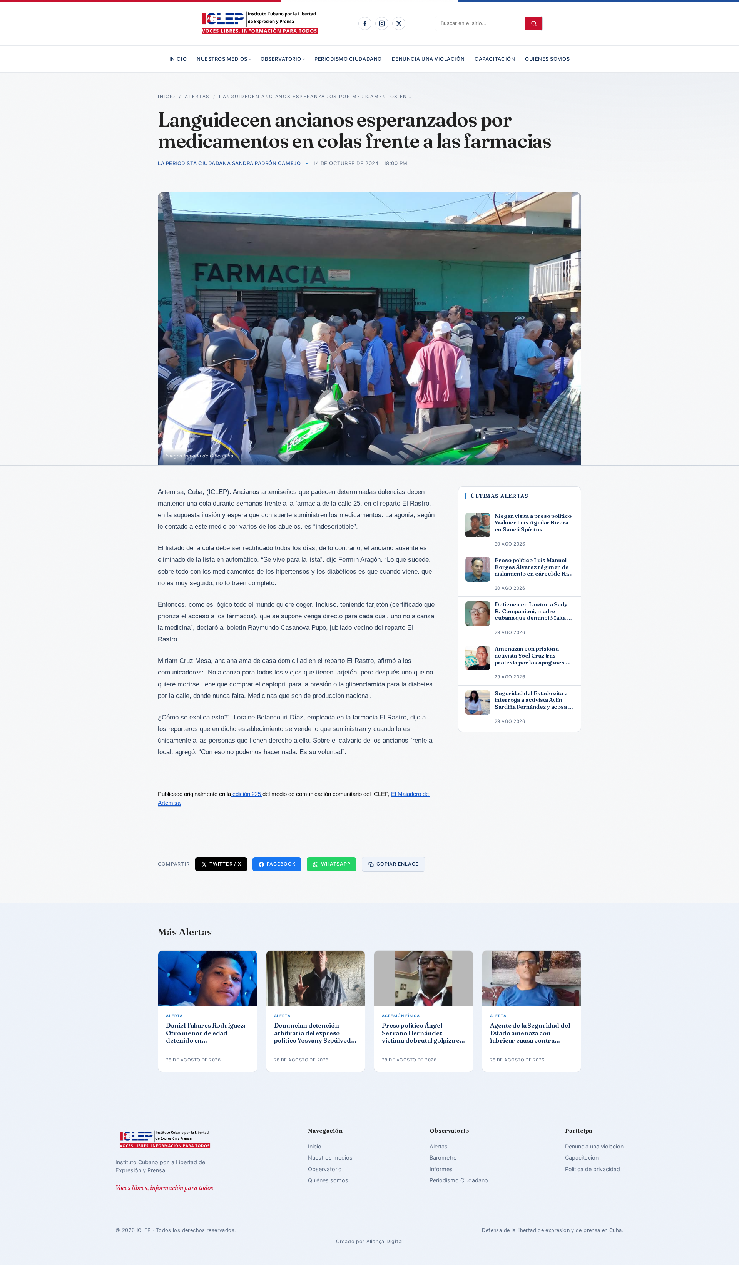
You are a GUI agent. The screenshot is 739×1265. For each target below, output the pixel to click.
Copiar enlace (397, 864)
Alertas (197, 96)
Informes (441, 1169)
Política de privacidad (592, 1169)
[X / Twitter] (398, 23)
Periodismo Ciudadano (347, 59)
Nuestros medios (222, 59)
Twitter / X (225, 864)
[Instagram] (381, 23)
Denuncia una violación (428, 59)
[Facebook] (364, 23)
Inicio (178, 59)
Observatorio (281, 59)
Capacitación (495, 59)
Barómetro (443, 1157)
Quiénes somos (547, 59)
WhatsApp (335, 864)
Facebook (281, 864)
